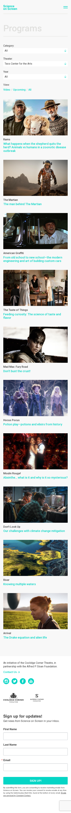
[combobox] (35, 50)
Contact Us (10, 672)
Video (6, 89)
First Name (10, 729)
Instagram (6, 681)
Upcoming (19, 89)
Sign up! (35, 780)
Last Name (10, 744)
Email (6, 760)
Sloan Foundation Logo (39, 697)
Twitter (15, 681)
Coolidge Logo (15, 697)
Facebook (23, 681)
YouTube (31, 681)
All (29, 89)
